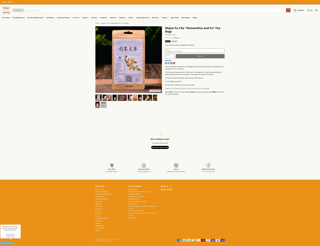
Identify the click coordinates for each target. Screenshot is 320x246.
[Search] (288, 10)
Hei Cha (130, 18)
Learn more (10, 235)
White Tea (113, 18)
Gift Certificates (185, 18)
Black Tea (85, 18)
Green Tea (94, 18)
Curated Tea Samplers (63, 18)
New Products (6, 18)
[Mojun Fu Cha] (98, 97)
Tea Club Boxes (50, 18)
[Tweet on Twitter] (169, 63)
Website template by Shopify (102, 240)
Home (97, 23)
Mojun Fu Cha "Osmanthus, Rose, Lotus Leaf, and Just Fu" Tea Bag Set (187, 88)
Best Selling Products (19, 18)
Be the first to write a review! (160, 147)
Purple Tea (122, 18)
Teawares (164, 18)
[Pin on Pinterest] (174, 63)
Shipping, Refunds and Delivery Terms (139, 192)
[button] (12, 243)
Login (311, 10)
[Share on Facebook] (166, 63)
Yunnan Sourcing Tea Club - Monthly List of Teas (142, 213)
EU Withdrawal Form (134, 199)
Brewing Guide (132, 189)
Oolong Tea (103, 18)
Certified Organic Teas (142, 18)
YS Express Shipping (134, 194)
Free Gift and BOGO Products (35, 18)
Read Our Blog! (132, 218)
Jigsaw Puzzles (174, 18)
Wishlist (195, 18)
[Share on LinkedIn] (171, 63)
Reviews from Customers (135, 210)
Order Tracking (132, 204)
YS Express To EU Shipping (136, 196)
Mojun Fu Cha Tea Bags (204, 92)
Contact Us (131, 215)
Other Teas (155, 18)
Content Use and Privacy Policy (137, 201)
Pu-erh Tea (76, 18)
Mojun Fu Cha (171, 35)
